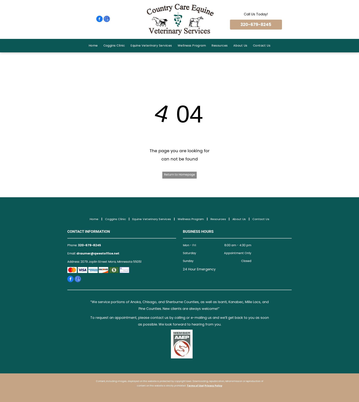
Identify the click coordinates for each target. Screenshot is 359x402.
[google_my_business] (107, 19)
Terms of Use (195, 385)
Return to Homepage (179, 174)
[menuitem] (93, 46)
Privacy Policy (213, 385)
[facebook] (99, 19)
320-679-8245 (89, 245)
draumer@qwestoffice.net (97, 253)
